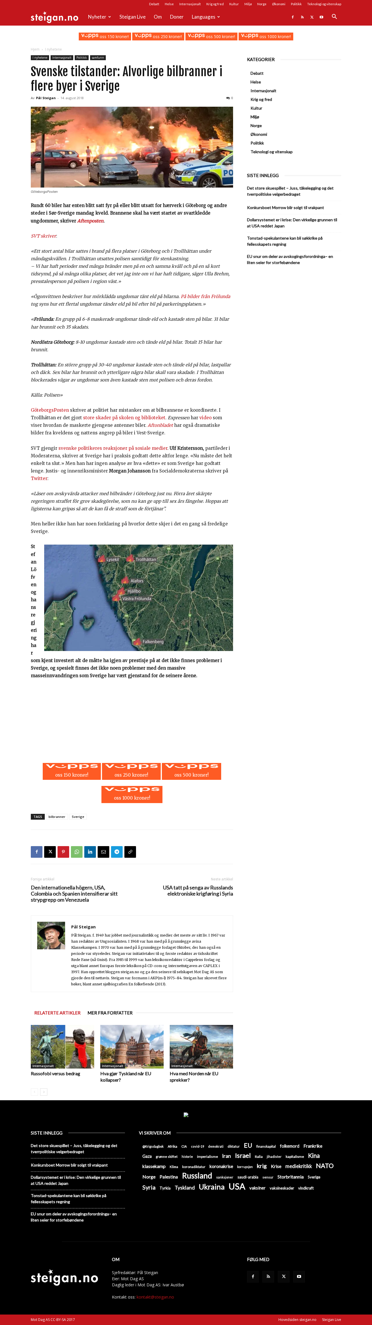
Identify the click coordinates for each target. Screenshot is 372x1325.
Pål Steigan (46, 98)
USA (237, 1186)
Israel (243, 1155)
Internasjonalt (190, 4)
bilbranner (57, 816)
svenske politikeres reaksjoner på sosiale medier (112, 448)
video (205, 417)
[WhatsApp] (77, 852)
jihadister (274, 1156)
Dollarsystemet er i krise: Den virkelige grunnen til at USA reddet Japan (292, 222)
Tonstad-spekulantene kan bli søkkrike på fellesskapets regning (285, 241)
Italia (259, 1156)
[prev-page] (34, 1092)
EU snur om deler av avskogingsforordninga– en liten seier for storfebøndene (290, 259)
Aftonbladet (160, 425)
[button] (334, 17)
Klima (174, 1166)
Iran (226, 1156)
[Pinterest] (63, 852)
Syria (148, 1187)
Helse (169, 4)
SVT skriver (43, 236)
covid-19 (197, 1146)
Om (158, 17)
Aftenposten (90, 221)
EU (248, 1145)
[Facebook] (292, 17)
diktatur (234, 1146)
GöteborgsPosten (50, 410)
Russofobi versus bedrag (55, 1073)
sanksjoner (224, 1177)
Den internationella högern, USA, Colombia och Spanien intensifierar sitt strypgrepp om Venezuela (74, 893)
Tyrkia (165, 1188)
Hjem (35, 49)
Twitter (39, 478)
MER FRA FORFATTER (110, 1012)
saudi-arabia (247, 1177)
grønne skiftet (167, 1156)
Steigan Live (132, 17)
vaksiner (257, 1187)
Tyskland (185, 1188)
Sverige (78, 816)
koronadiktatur (193, 1166)
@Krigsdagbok (153, 1146)
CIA (184, 1146)
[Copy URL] (130, 852)
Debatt (154, 4)
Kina (314, 1156)
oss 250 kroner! (167, 36)
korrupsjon (245, 1167)
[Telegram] (117, 852)
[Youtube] (321, 17)
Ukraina (212, 1187)
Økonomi (278, 4)
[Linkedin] (90, 852)
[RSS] (302, 17)
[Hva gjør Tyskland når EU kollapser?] (132, 1047)
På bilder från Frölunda (205, 296)
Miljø (248, 4)
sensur (267, 1177)
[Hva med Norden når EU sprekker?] (201, 1047)
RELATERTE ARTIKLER (57, 1012)
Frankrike (312, 1146)
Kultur (234, 4)
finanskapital (266, 1146)
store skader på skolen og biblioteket (124, 417)
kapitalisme (295, 1156)
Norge (262, 4)
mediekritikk (298, 1166)
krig (262, 1166)
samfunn (98, 58)
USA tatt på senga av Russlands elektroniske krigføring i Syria (198, 890)
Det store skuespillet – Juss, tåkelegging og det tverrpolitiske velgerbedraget (290, 191)
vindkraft (306, 1188)
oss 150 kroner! (113, 36)
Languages (203, 17)
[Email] (103, 852)
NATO (325, 1165)
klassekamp (154, 1166)
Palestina (169, 1176)
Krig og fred (215, 4)
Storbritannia (291, 1176)
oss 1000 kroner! (274, 36)
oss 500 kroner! (220, 36)
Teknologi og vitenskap (324, 4)
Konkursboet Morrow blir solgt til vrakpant (285, 207)
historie (187, 1156)
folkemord (289, 1146)
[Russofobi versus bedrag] (62, 1047)
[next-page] (43, 1092)
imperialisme (207, 1156)
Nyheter (97, 17)
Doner (177, 17)
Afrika (172, 1146)
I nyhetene (40, 58)
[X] (311, 17)
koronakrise (221, 1166)
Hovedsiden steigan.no (297, 1319)
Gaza (147, 1156)
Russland (197, 1176)
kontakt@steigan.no (155, 1297)
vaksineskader (282, 1188)
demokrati (215, 1146)
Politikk (296, 4)
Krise (276, 1166)
